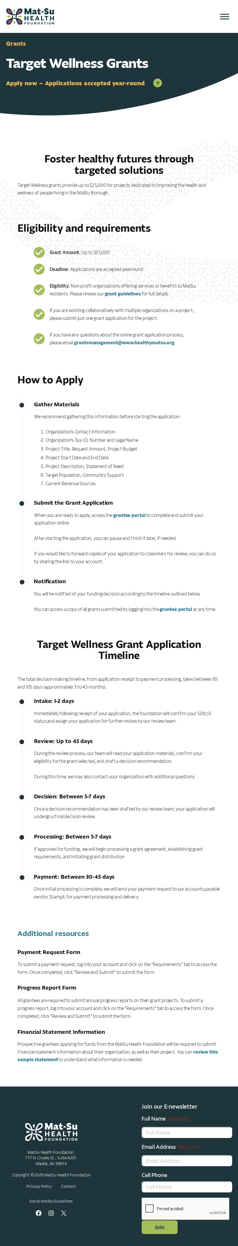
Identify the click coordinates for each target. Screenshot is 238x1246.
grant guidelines (123, 293)
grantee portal (129, 515)
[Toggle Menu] (224, 16)
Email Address (170, 1147)
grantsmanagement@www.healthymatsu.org (124, 342)
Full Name (165, 1118)
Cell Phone (154, 1175)
